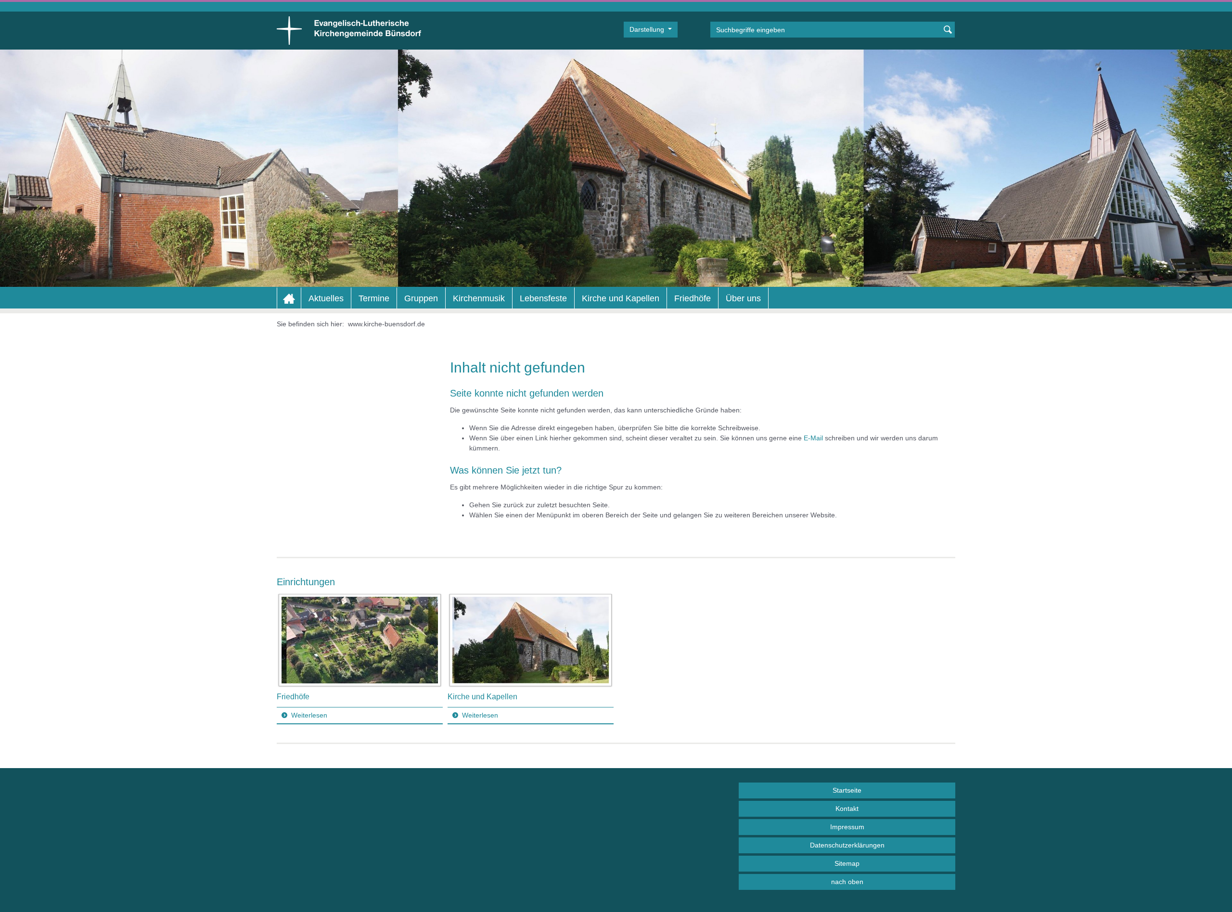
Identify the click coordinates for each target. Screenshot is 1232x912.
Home (289, 298)
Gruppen (421, 298)
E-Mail (813, 438)
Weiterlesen (309, 715)
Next (947, 658)
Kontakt (847, 808)
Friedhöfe (692, 298)
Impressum (847, 827)
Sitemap (847, 863)
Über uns (743, 298)
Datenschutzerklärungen (847, 845)
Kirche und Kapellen (620, 298)
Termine (374, 298)
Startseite (847, 790)
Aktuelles (326, 298)
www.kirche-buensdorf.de (386, 324)
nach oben (847, 882)
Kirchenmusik (479, 298)
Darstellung (647, 29)
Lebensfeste (543, 298)
